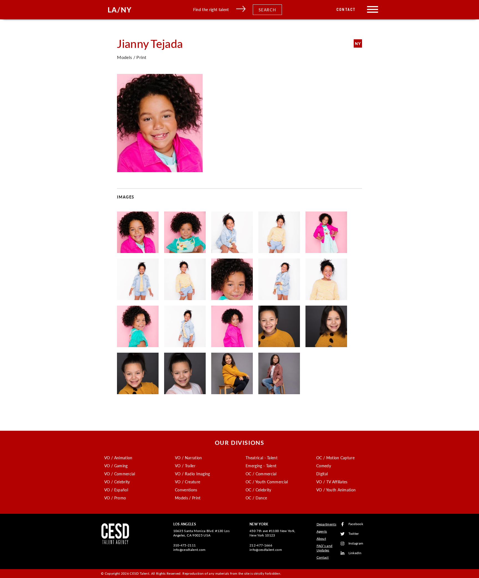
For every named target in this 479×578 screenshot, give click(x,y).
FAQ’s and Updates (325, 548)
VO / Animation (118, 457)
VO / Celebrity (117, 481)
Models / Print (187, 497)
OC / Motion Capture (335, 457)
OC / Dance (256, 497)
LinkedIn (355, 553)
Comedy (323, 465)
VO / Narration (188, 457)
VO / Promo (115, 497)
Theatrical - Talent (261, 457)
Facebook (355, 524)
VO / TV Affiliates (332, 481)
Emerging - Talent (261, 465)
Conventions (186, 489)
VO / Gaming (116, 465)
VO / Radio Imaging (192, 473)
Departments (327, 524)
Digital (322, 473)
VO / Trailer (185, 465)
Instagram (355, 543)
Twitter (353, 534)
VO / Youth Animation (336, 489)
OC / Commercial (261, 473)
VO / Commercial (119, 473)
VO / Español (116, 489)
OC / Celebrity (258, 489)
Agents (322, 531)
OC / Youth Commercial (267, 481)
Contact (346, 9)
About (321, 538)
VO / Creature (187, 481)
